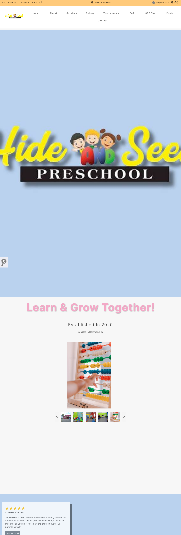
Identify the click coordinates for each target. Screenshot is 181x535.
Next (124, 417)
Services (72, 13)
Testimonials (111, 13)
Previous (57, 417)
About (53, 13)
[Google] (172, 2)
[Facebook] (175, 2)
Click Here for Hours (102, 3)
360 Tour (151, 13)
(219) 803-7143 (162, 3)
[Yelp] (177, 2)
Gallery (90, 13)
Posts (169, 13)
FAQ (132, 13)
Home (35, 13)
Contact (102, 20)
